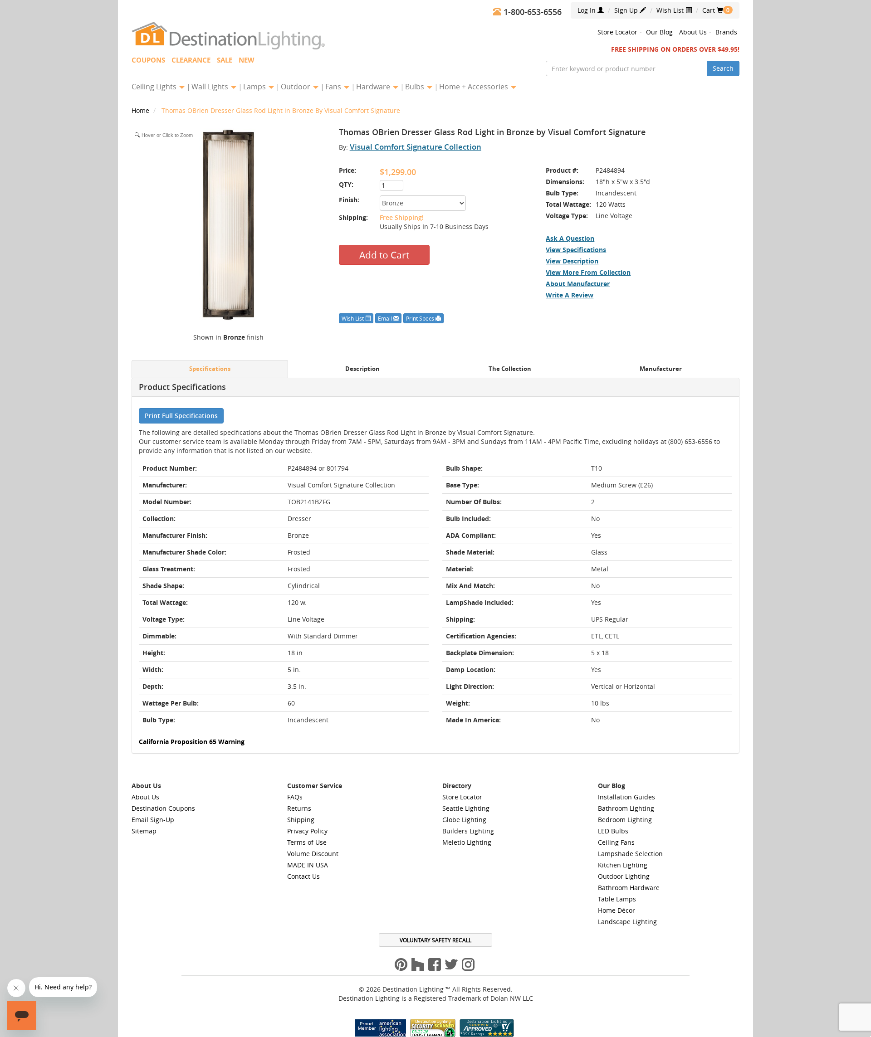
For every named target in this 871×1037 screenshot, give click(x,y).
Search (723, 68)
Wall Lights (210, 87)
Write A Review (569, 295)
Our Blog (659, 32)
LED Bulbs (613, 831)
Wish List (670, 10)
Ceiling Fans (616, 842)
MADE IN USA (307, 865)
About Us (693, 32)
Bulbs (415, 87)
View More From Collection (588, 272)
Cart (712, 10)
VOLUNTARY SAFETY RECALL (435, 940)
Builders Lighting (468, 831)
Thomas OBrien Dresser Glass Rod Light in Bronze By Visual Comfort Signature (280, 110)
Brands (726, 32)
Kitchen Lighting (622, 865)
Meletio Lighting (466, 842)
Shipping (300, 819)
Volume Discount (312, 853)
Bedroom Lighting (625, 819)
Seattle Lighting (465, 808)
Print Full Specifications (181, 415)
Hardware (374, 87)
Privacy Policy (307, 831)
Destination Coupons (163, 808)
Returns (299, 808)
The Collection (510, 369)
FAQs (295, 797)
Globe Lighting (464, 819)
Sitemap (144, 831)
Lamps (255, 87)
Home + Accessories (474, 87)
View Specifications (576, 249)
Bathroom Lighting (626, 808)
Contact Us (303, 876)
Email (385, 318)
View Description (572, 261)
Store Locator (617, 32)
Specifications (209, 369)
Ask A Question (570, 238)
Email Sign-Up (153, 819)
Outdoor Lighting (624, 876)
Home (141, 110)
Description (362, 369)
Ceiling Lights (155, 87)
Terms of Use (307, 842)
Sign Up (627, 10)
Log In (587, 10)
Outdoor (296, 87)
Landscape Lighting (627, 921)
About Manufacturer (578, 283)
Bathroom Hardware (629, 887)
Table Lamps (617, 899)
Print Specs (421, 318)
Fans (334, 87)
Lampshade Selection (630, 853)
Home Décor (616, 910)
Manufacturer (661, 369)
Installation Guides (626, 797)
